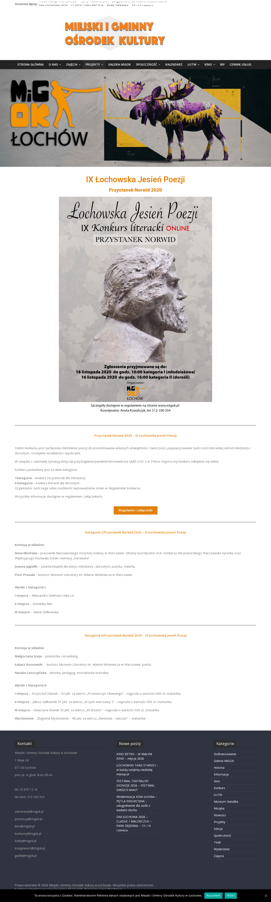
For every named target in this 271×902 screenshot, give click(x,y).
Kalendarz (174, 64)
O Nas (53, 64)
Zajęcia (71, 64)
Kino (208, 64)
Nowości (220, 815)
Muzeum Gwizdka (226, 802)
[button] (136, 510)
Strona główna (30, 64)
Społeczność (146, 64)
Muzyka (219, 808)
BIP (222, 64)
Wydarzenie (222, 849)
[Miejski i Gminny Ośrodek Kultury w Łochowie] (135, 71)
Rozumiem (213, 895)
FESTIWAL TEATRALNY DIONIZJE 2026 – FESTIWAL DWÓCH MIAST (135, 785)
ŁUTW (192, 64)
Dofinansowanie (225, 754)
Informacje (221, 774)
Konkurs (219, 788)
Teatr (217, 842)
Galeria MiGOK (119, 64)
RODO (231, 895)
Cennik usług (240, 64)
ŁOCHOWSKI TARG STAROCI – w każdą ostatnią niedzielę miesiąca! (137, 769)
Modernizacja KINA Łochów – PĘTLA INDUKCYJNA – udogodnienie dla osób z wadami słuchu (103, 4)
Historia (219, 768)
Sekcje (218, 829)
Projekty (93, 64)
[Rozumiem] (266, 896)
